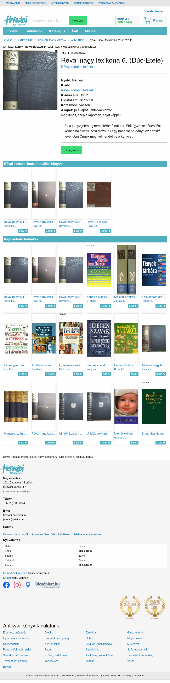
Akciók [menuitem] (90, 31)
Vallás (131, 660)
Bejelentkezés (154, 11)
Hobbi (89, 638)
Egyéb (7, 666)
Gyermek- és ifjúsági (57, 638)
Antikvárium (13, 3)
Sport (48, 649)
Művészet (133, 643)
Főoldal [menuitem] (12, 31)
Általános (77, 40)
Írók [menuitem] (75, 31)
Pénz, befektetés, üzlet (17, 649)
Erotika (49, 632)
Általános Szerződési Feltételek (51, 534)
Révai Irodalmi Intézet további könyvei (33, 164)
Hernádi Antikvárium (15, 573)
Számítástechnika (138, 649)
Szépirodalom (11, 643)
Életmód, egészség (14, 632)
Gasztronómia (135, 632)
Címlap (8, 40)
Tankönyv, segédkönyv (99, 655)
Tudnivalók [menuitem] (33, 31)
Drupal (7, 577)
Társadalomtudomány (140, 655)
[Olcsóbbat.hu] (47, 585)
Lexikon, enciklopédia (52, 40)
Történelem (51, 660)
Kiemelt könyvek (84, 3)
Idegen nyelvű (135, 638)
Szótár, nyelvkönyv (56, 655)
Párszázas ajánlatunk (111, 3)
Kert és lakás (53, 643)
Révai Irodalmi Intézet (77, 67)
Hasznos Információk (16, 534)
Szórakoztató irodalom (16, 655)
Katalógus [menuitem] (57, 31)
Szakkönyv (92, 649)
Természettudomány (15, 660)
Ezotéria (91, 632)
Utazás (90, 660)
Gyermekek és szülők (16, 638)
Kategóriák (25, 40)
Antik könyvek (60, 3)
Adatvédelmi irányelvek (87, 534)
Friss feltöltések (35, 3)
